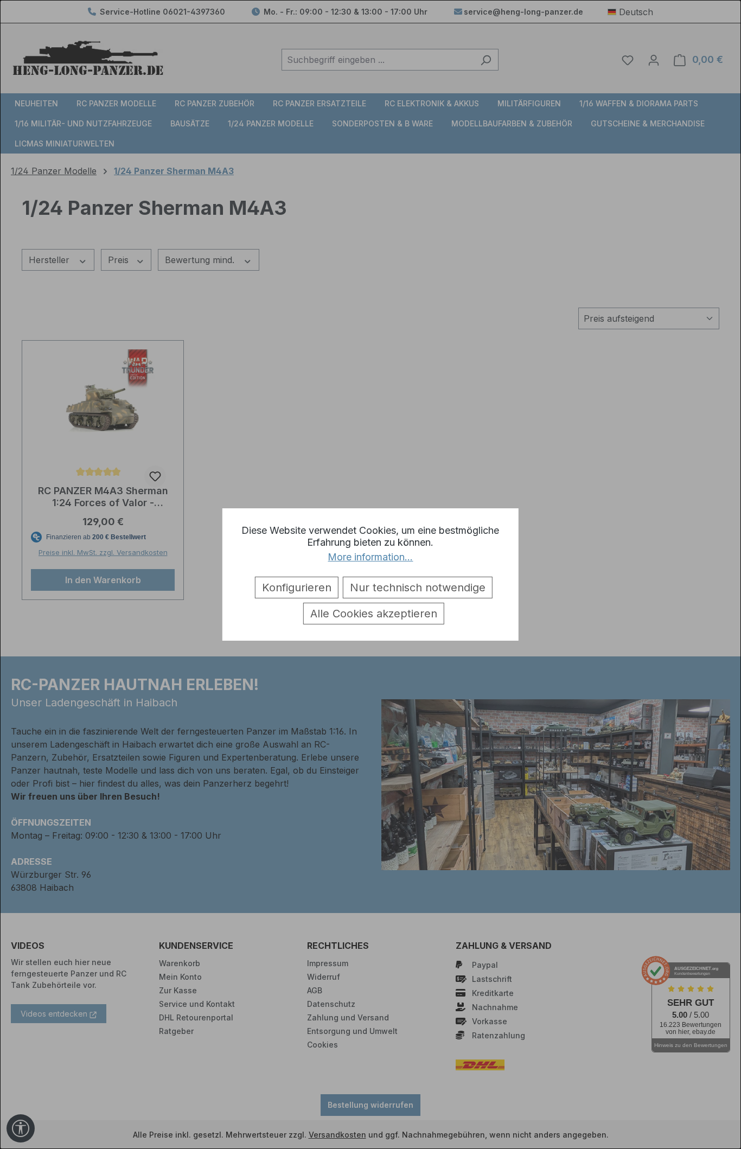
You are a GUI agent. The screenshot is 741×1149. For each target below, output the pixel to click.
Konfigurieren (296, 587)
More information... (370, 557)
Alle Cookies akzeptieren (373, 613)
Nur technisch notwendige (418, 587)
